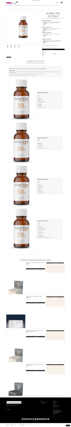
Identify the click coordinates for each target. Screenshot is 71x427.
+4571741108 (57, 405)
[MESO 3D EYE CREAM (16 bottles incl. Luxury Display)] (15, 280)
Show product (55, 330)
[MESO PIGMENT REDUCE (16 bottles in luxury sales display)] (15, 382)
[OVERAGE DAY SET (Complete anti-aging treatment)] (15, 314)
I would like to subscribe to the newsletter (15, 404)
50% (44, 54)
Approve (8, 407)
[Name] (14, 401)
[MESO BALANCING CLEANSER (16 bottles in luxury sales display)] (15, 348)
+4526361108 (57, 406)
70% (55, 54)
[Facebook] (7, 409)
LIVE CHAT (68, 425)
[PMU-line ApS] (30, 3)
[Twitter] (8, 409)
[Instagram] (10, 409)
